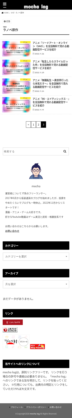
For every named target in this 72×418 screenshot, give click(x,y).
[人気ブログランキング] (10, 333)
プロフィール (17, 407)
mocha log (36, 5)
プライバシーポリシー (36, 407)
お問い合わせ (12, 230)
